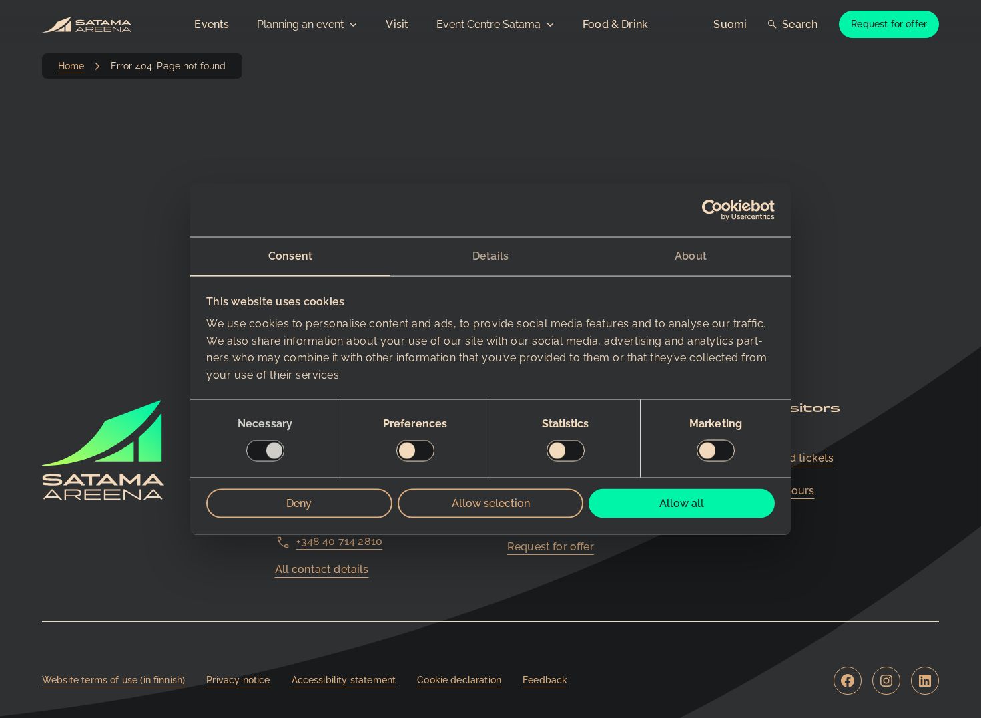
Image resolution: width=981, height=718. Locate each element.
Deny (299, 503)
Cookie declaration (459, 680)
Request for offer (889, 24)
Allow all (681, 503)
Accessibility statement (344, 680)
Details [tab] (490, 255)
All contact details (322, 569)
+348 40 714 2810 (339, 541)
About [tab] (691, 255)
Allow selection (491, 503)
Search (800, 24)
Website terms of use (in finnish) (113, 680)
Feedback (545, 680)
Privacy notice (238, 680)
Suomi (730, 24)
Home (71, 66)
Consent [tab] (290, 255)
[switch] (415, 451)
